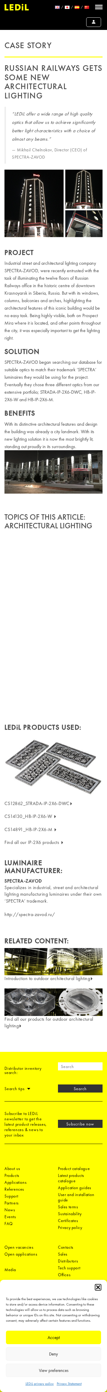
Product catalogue (74, 1168)
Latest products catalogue (71, 1178)
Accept (54, 1338)
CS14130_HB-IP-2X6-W (29, 816)
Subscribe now (80, 1124)
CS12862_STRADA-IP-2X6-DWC (37, 803)
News (9, 1210)
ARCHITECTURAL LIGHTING (48, 526)
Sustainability (69, 1213)
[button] (98, 1287)
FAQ (8, 1223)
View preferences (53, 1370)
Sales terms (68, 1207)
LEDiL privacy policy (40, 1383)
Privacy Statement (69, 1383)
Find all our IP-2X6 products (32, 842)
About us (12, 1168)
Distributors (68, 1261)
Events (10, 1216)
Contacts (65, 1247)
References (14, 1189)
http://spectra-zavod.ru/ (29, 914)
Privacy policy (70, 1227)
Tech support (69, 1268)
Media (10, 1269)
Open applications (20, 1254)
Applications (15, 1182)
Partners (11, 1203)
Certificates (68, 1220)
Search (80, 1088)
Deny (53, 1354)
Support (11, 1196)
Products (11, 1175)
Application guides (74, 1187)
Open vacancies (18, 1247)
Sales (62, 1254)
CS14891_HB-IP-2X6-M (29, 829)
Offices (64, 1274)
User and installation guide (76, 1197)
